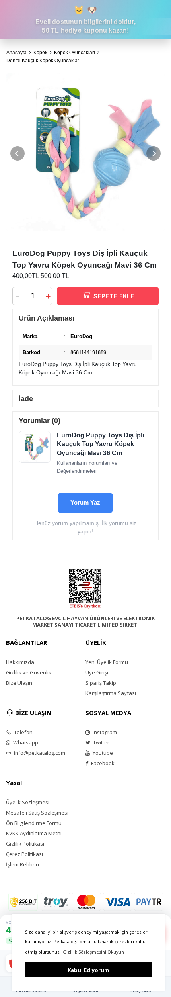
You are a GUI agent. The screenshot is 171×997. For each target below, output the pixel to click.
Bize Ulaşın (19, 683)
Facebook (102, 763)
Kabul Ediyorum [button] (88, 969)
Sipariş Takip (101, 683)
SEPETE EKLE (113, 296)
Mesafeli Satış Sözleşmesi (37, 812)
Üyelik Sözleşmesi (27, 802)
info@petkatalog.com (39, 753)
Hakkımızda (20, 662)
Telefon (23, 732)
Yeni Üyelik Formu (107, 662)
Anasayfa (16, 52)
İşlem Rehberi (22, 864)
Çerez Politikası (24, 854)
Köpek (40, 52)
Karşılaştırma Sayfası (111, 693)
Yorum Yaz (85, 502)
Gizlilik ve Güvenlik (28, 672)
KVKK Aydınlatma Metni (34, 833)
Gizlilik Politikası (25, 843)
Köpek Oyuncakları (74, 52)
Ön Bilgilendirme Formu (34, 823)
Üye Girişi (97, 672)
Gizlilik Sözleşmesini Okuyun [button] (93, 952)
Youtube (102, 753)
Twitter (100, 742)
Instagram (104, 732)
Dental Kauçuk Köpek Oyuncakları (43, 60)
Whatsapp (25, 742)
